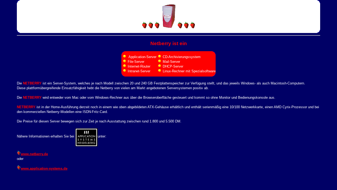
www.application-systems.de (44, 168)
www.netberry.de (34, 154)
